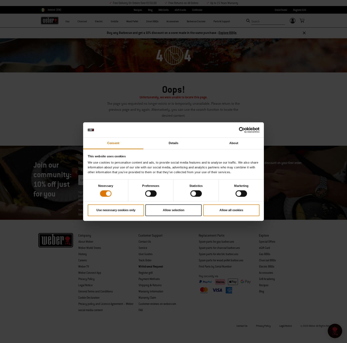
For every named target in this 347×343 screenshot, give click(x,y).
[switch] (151, 193)
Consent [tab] (113, 143)
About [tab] (233, 143)
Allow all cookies (231, 210)
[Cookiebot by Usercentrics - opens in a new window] (241, 130)
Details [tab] (174, 143)
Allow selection (173, 210)
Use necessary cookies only (115, 210)
